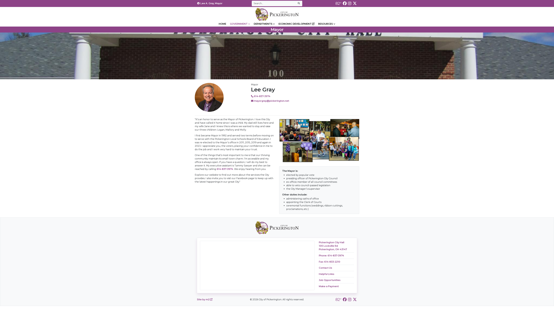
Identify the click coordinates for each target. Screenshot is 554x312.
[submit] (298, 3)
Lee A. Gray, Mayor (211, 3)
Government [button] (239, 24)
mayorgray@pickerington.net (271, 101)
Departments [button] (263, 24)
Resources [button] (325, 24)
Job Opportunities (329, 280)
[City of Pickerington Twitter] (355, 3)
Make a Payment (329, 286)
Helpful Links (326, 274)
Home (222, 24)
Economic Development (295, 24)
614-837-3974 (261, 96)
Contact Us (325, 267)
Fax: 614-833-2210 (329, 261)
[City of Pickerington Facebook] (345, 3)
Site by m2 (203, 299)
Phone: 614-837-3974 (331, 255)
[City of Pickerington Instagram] (349, 3)
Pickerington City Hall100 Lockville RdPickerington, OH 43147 (333, 246)
